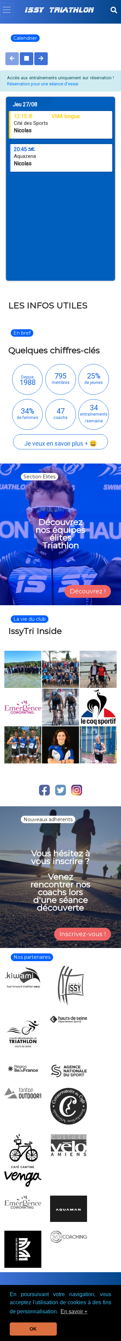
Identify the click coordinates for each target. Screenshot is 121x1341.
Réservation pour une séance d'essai (42, 83)
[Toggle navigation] (6, 10)
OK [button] (33, 1329)
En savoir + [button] (74, 1311)
